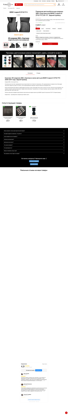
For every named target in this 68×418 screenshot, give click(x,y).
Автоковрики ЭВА (11, 8)
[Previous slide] (5, 26)
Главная (4, 8)
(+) (49, 39)
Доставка (48, 1)
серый (42, 28)
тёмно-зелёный (46, 30)
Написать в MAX (34, 164)
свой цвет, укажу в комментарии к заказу (43, 33)
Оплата (52, 1)
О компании (36, 1)
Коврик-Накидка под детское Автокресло (34, 118)
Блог (40, 1)
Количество (38, 41)
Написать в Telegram (34, 161)
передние (18, 8)
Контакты (44, 1)
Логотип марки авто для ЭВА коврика (20, 118)
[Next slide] (32, 26)
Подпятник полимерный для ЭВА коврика (7, 118)
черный (37, 28)
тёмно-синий (38, 30)
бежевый (54, 28)
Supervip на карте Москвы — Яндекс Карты (34, 401)
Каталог (20, 4)
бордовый (59, 28)
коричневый (48, 28)
